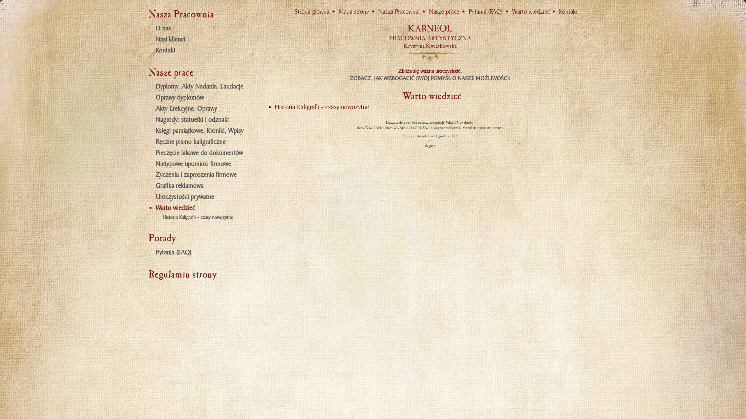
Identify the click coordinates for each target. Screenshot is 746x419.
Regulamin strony (183, 274)
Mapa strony (354, 12)
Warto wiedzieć (175, 207)
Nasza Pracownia (399, 12)
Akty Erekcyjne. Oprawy (186, 108)
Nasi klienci (170, 39)
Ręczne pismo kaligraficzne (191, 141)
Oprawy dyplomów (180, 97)
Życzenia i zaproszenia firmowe (196, 174)
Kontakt (166, 50)
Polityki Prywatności (460, 122)
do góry (430, 145)
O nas (163, 28)
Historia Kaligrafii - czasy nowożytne (198, 217)
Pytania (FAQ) (173, 252)
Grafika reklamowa (180, 185)
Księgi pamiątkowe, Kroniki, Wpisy (200, 130)
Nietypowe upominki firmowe (193, 163)
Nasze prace (444, 12)
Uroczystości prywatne (185, 196)
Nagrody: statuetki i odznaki (192, 119)
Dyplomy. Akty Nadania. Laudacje (199, 86)
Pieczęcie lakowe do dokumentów (199, 152)
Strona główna (312, 12)
